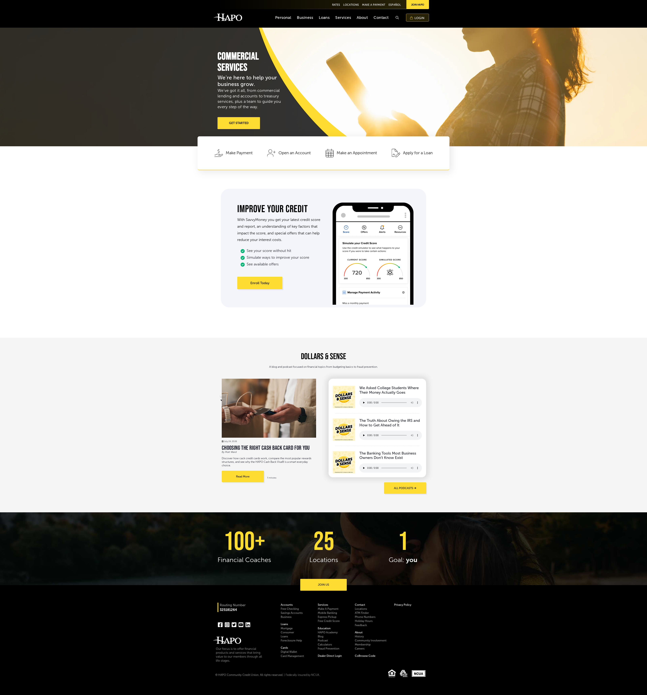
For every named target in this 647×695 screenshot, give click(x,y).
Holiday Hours (364, 621)
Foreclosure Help (291, 640)
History (359, 636)
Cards (284, 647)
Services (323, 604)
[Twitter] (234, 624)
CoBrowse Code (365, 655)
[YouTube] (241, 624)
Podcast (323, 640)
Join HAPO (417, 4)
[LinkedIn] (247, 624)
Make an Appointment (357, 153)
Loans (284, 624)
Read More (243, 476)
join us (323, 584)
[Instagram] (227, 624)
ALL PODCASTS (404, 488)
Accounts (287, 604)
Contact (360, 604)
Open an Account (295, 153)
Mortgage (287, 628)
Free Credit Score (329, 621)
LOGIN (419, 18)
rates (336, 4)
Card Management (292, 656)
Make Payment (239, 153)
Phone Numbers (365, 616)
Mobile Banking (327, 612)
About (359, 632)
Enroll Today (259, 283)
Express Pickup (327, 616)
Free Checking (290, 608)
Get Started (239, 123)
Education (324, 628)
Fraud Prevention (328, 648)
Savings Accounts (292, 612)
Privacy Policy (402, 604)
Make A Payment (328, 608)
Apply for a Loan (418, 153)
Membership (363, 644)
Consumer (287, 632)
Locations (361, 608)
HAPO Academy (328, 632)
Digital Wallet (289, 651)
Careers (359, 648)
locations (351, 4)
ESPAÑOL (395, 4)
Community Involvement (371, 640)
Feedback (361, 625)
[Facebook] (220, 624)
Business (286, 616)
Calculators (325, 644)
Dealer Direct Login (330, 655)
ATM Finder (362, 612)
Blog (320, 636)
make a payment (373, 4)
